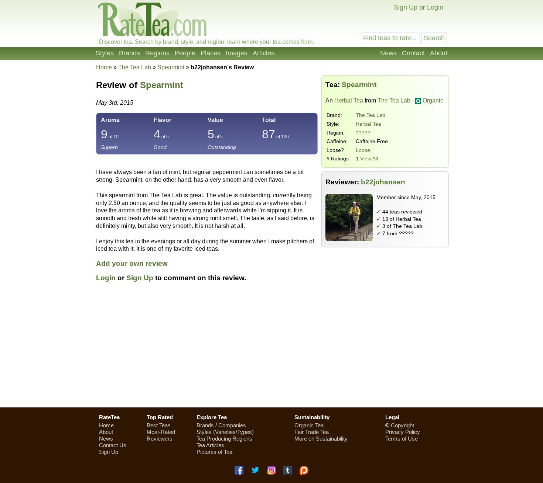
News (388, 53)
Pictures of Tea (214, 452)
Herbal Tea (348, 100)
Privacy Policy (402, 432)
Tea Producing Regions (224, 438)
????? (363, 133)
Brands (129, 53)
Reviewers (160, 438)
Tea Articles (210, 445)
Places (211, 53)
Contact (413, 53)
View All (369, 158)
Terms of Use (401, 438)
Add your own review (132, 263)
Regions (157, 53)
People (185, 53)
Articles (263, 53)
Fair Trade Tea (311, 432)
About (438, 53)
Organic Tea (309, 425)
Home (104, 67)
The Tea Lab (370, 115)
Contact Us (112, 445)
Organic (433, 100)
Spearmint (161, 85)
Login (435, 7)
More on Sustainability (321, 438)
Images (236, 53)
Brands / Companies (221, 425)
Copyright (402, 425)
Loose (363, 150)
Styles (105, 53)
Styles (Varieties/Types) (225, 432)
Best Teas (159, 425)
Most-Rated (161, 432)
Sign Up (405, 7)
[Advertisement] (271, 349)
